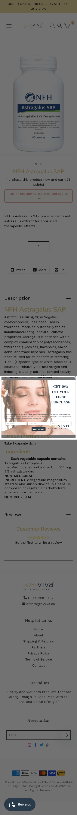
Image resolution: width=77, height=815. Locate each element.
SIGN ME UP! (38, 429)
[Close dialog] (75, 377)
